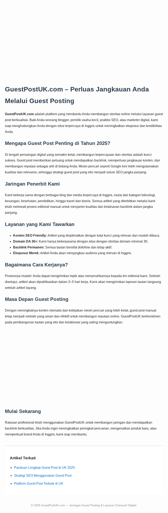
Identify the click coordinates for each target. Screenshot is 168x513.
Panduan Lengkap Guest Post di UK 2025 (44, 467)
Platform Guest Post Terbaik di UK (38, 483)
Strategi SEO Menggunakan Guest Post (43, 475)
